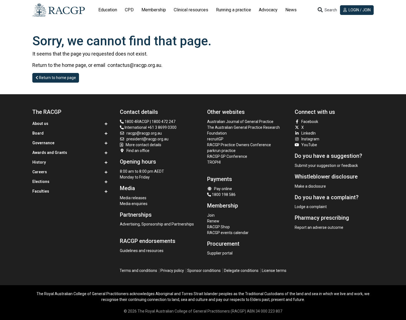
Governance (43, 143)
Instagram (310, 139)
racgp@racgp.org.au (144, 133)
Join (211, 215)
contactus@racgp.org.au (134, 65)
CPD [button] (129, 9)
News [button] (291, 9)
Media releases (133, 198)
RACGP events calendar (228, 232)
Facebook (309, 121)
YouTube (309, 145)
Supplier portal (220, 253)
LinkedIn (308, 133)
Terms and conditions (138, 270)
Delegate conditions (241, 270)
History (39, 162)
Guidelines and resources (142, 250)
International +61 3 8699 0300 (150, 127)
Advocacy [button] (268, 9)
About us (40, 123)
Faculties (40, 191)
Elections (40, 181)
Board (38, 133)
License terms (274, 270)
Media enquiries (133, 203)
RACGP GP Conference (227, 156)
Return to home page (57, 77)
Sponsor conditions (204, 270)
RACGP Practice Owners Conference (239, 145)
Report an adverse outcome (319, 227)
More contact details (143, 145)
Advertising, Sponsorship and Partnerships (157, 224)
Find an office (137, 150)
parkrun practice (221, 150)
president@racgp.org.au (147, 139)
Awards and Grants (49, 152)
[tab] (107, 10)
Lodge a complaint (311, 206)
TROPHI (214, 162)
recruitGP (215, 139)
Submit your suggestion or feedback (326, 165)
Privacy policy (172, 270)
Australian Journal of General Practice (240, 121)
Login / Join (359, 10)
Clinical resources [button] (191, 9)
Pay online (223, 189)
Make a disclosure (310, 186)
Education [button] (107, 9)
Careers (39, 172)
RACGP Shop (218, 227)
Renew (213, 221)
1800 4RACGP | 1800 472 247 (149, 121)
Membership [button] (153, 9)
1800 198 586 (223, 194)
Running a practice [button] (233, 9)
